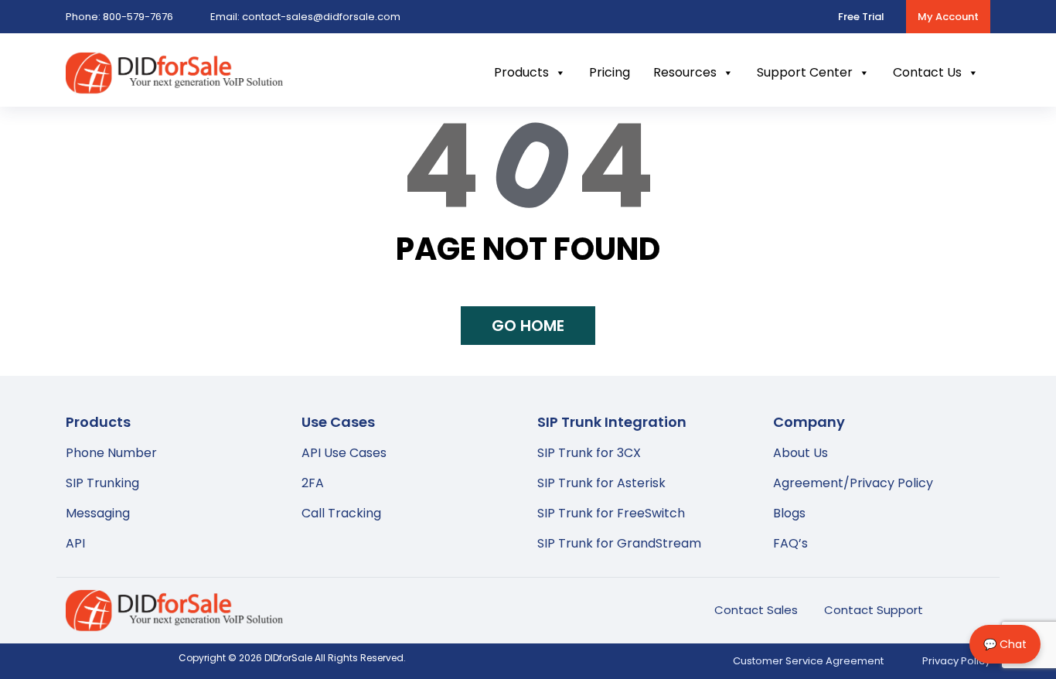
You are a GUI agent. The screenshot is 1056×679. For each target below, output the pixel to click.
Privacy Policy (956, 660)
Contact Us (927, 72)
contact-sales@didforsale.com (305, 16)
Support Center (805, 72)
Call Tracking (341, 513)
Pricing (609, 72)
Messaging (98, 513)
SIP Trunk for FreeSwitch (611, 513)
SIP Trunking (102, 483)
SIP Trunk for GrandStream (619, 543)
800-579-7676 (119, 16)
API (75, 543)
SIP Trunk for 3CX (589, 453)
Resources (685, 72)
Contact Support (873, 610)
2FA (312, 483)
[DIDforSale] (174, 84)
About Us (800, 453)
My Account (948, 16)
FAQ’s (790, 543)
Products (521, 72)
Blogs (789, 513)
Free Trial (861, 16)
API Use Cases (344, 453)
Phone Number (111, 453)
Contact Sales (756, 610)
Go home (528, 325)
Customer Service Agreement (808, 660)
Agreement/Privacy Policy (853, 483)
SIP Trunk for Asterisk (601, 483)
